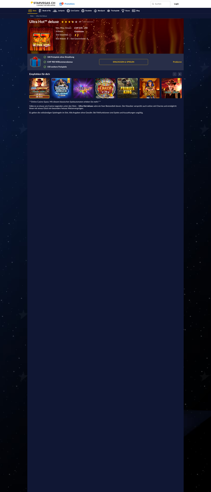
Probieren (177, 62)
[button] (123, 62)
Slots (31, 16)
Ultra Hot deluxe (41, 16)
